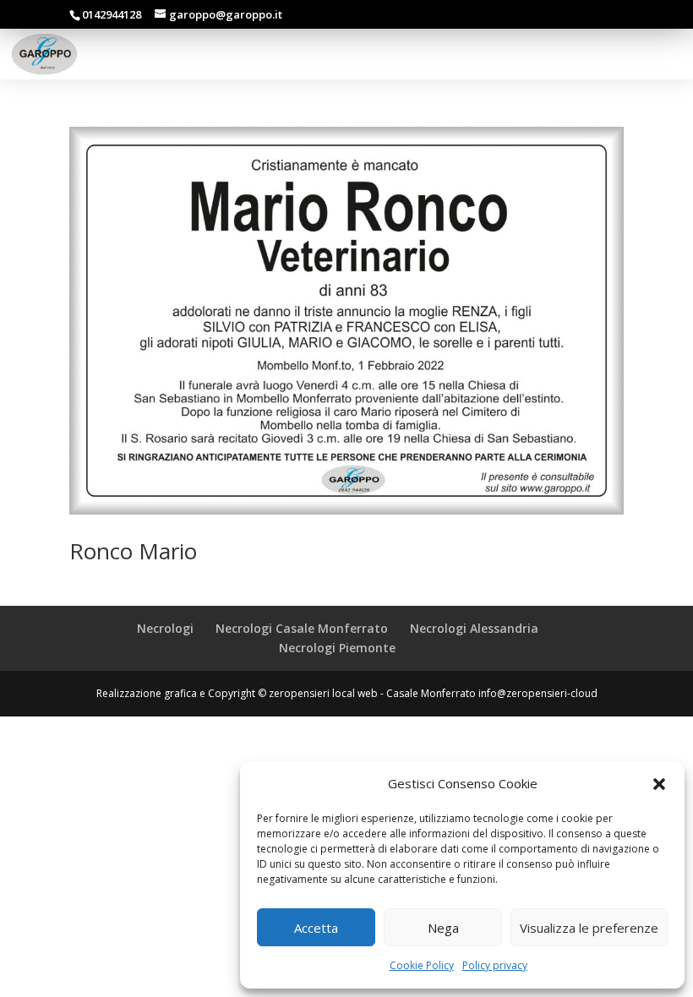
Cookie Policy (422, 965)
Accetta (316, 927)
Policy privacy (494, 965)
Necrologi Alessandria (474, 628)
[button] (659, 784)
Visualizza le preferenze (589, 927)
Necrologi (165, 628)
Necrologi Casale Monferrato (302, 628)
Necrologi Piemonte (337, 648)
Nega (443, 927)
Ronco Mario (133, 551)
